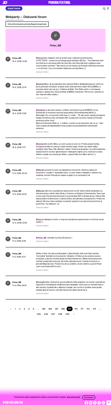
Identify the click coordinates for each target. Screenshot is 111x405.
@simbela (40, 110)
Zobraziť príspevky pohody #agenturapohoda (27, 24)
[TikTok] (103, 403)
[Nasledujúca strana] (73, 314)
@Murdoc (40, 170)
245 (39, 314)
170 (76, 309)
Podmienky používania (15, 20)
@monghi (40, 282)
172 (88, 309)
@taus (39, 219)
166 (50, 309)
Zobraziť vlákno (42, 72)
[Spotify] (99, 403)
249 (67, 314)
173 (94, 309)
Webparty (13, 17)
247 (53, 314)
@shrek (39, 58)
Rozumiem (88, 397)
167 (56, 309)
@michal (40, 84)
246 (46, 314)
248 (60, 314)
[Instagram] (95, 403)
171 (82, 309)
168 (63, 309)
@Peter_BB (41, 238)
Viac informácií (73, 397)
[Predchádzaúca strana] (11, 309)
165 (43, 309)
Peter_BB (16, 58)
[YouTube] (90, 403)
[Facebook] (86, 403)
